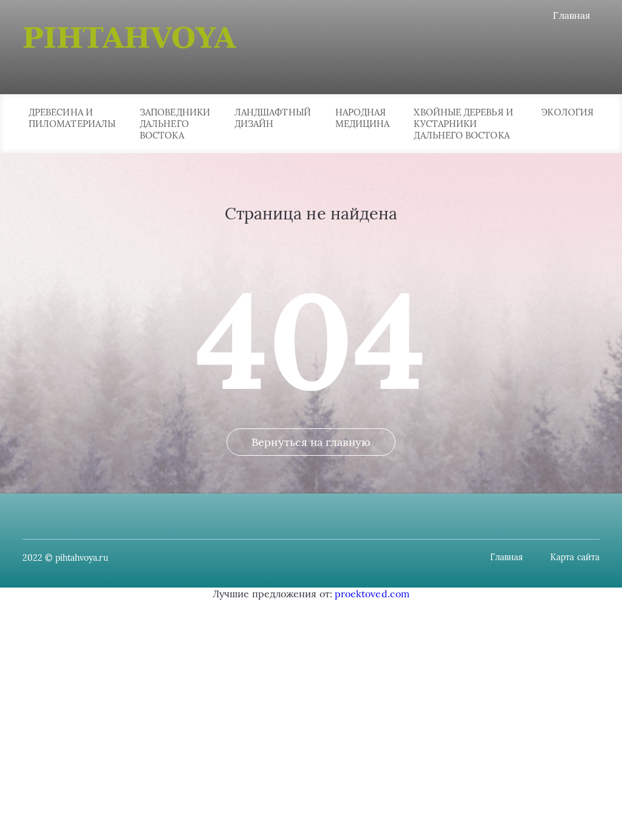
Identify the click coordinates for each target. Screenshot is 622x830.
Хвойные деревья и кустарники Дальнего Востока (463, 123)
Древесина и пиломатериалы (72, 117)
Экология (567, 112)
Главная (571, 15)
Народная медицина (362, 117)
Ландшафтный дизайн (272, 117)
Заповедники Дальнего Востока (175, 123)
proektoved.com (372, 594)
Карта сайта (575, 557)
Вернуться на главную (311, 442)
